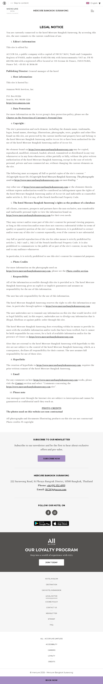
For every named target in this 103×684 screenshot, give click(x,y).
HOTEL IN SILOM (51, 579)
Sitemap (51, 619)
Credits (51, 662)
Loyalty (51, 656)
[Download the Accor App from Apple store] (60, 523)
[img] (12, 10)
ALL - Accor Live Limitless (51, 639)
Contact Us (51, 607)
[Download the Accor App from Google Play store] (42, 523)
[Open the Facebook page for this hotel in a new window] (48, 512)
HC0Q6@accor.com (55, 489)
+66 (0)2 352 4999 (56, 485)
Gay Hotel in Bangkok (51, 590)
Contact (19, 383)
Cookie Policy (51, 602)
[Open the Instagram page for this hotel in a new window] (54, 512)
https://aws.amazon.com (18, 103)
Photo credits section (77, 271)
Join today (51, 562)
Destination (51, 584)
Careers (51, 650)
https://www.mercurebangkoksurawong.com (51, 149)
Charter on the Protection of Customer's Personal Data (34, 117)
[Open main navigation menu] (92, 10)
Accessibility (51, 644)
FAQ (51, 625)
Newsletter (51, 613)
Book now (51, 680)
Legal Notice (51, 596)
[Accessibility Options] (5, 3)
